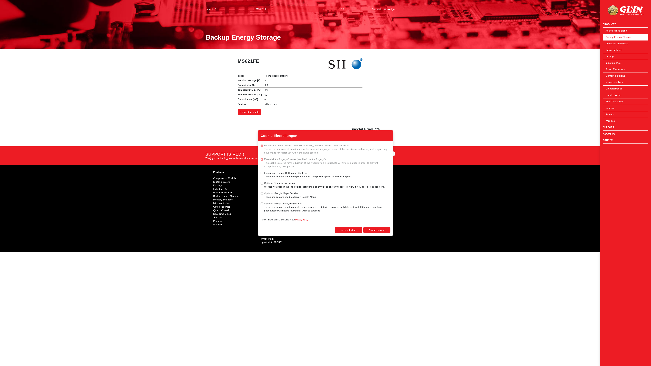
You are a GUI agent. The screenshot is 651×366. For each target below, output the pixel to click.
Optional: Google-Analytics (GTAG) (324, 207)
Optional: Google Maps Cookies (290, 195)
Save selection (348, 230)
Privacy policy (301, 220)
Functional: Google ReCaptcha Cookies (308, 175)
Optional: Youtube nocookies (324, 185)
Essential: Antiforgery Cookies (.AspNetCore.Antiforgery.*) (321, 163)
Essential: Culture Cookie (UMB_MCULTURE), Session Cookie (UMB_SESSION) (325, 149)
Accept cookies (377, 230)
